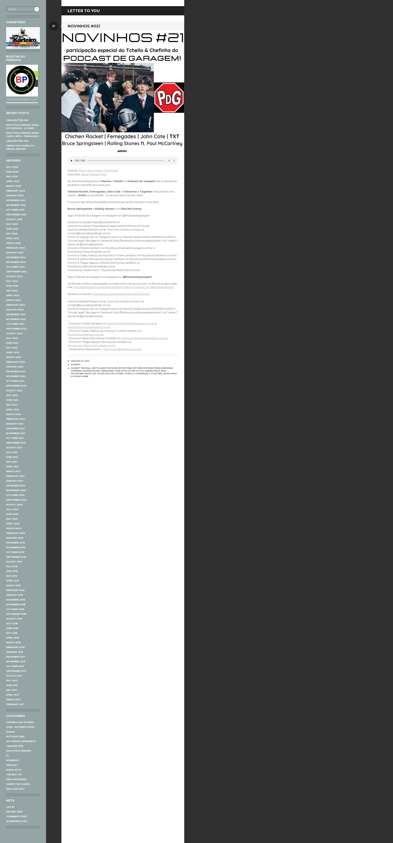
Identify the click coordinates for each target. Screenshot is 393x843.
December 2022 (15, 371)
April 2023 (12, 352)
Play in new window (91, 170)
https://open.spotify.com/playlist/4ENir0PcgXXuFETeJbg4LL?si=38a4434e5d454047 (123, 287)
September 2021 (16, 442)
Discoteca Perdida (18, 750)
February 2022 (15, 419)
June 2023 (12, 343)
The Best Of (14, 774)
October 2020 (15, 495)
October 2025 (15, 209)
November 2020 (16, 490)
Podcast (12, 765)
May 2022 (12, 404)
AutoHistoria (15, 736)
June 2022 (12, 400)
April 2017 (12, 694)
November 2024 (16, 262)
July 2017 (12, 680)
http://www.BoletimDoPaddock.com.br (144, 338)
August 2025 (14, 219)
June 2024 (12, 286)
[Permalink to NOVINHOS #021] (122, 92)
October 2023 (15, 324)
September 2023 (16, 328)
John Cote (121, 371)
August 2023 (14, 333)
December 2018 (15, 599)
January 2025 (14, 252)
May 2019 (11, 576)
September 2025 (16, 214)
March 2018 (13, 642)
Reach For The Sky (94, 373)
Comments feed (16, 816)
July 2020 (12, 509)
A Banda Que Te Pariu (20, 722)
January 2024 (15, 309)
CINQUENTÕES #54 (17, 141)
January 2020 (14, 538)
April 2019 (12, 580)
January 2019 (14, 595)
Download (111, 170)
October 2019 (15, 552)
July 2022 (12, 395)
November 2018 (15, 604)
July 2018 (12, 623)
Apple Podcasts (90, 174)
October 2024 (15, 267)
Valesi (166, 373)
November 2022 (16, 376)
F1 (7, 755)
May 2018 (11, 633)
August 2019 (14, 561)
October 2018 (15, 609)
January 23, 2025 (80, 361)
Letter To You (136, 371)
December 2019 (15, 542)
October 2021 (15, 438)
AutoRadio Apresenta (21, 741)
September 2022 (16, 385)
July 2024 (12, 281)
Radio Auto (13, 769)
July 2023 (12, 338)
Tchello (129, 373)
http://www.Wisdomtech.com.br (122, 349)
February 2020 (15, 533)
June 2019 (12, 571)
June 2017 (12, 685)
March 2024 (13, 300)
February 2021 (15, 476)
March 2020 (13, 528)
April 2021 (12, 466)
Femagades (107, 371)
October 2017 (15, 666)
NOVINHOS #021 (84, 26)
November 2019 (15, 547)
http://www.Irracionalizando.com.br (89, 327)
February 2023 (15, 362)
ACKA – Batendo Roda (20, 727)
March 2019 (13, 585)
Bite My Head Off (127, 368)
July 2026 (12, 167)
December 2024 (16, 257)
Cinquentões (14, 746)
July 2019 (12, 566)
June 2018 (12, 628)
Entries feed (14, 811)
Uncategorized (16, 779)
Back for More (109, 368)
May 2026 (12, 176)
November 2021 (15, 433)
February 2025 (15, 247)
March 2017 (13, 699)
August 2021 (14, 447)
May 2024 (12, 290)
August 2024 (14, 276)
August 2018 (14, 618)
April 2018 (12, 637)
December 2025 (15, 200)
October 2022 (15, 381)
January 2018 (14, 652)
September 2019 (16, 557)
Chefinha (76, 371)
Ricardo (75, 364)
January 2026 (14, 195)
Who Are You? (15, 788)
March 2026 (13, 186)
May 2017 (11, 690)
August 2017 (14, 675)
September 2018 (16, 614)
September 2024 (16, 271)
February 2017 (15, 704)
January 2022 (14, 423)
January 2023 (14, 366)
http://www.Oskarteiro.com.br (86, 334)
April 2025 (12, 238)
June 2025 (12, 228)
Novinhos (12, 760)
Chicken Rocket (91, 371)
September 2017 (16, 671)
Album (10, 731)
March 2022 (13, 414)
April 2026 (12, 181)
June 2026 (12, 171)
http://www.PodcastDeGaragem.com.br (130, 323)
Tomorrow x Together (148, 373)
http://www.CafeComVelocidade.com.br (92, 345)
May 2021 (11, 461)
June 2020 (12, 514)
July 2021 (12, 452)
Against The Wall (81, 368)
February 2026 (15, 190)
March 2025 (13, 243)
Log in (10, 807)
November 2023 (16, 319)
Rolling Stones (115, 373)
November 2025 (16, 205)
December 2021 (15, 428)
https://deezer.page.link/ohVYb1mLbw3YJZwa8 (120, 294)
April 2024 (12, 295)
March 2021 (13, 471)
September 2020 (16, 499)
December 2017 (15, 656)
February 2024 (15, 305)
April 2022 (12, 409)
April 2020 (12, 523)
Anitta (96, 368)
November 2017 (15, 661)
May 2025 (12, 233)
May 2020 (12, 519)
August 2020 (14, 504)
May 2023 (12, 347)
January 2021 (14, 480)
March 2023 (13, 357)
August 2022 (14, 390)
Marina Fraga (152, 371)
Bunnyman (167, 368)
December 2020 (15, 485)
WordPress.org (16, 821)
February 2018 (15, 647)
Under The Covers (18, 784)
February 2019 (15, 590)
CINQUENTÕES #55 (17, 120)
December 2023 (15, 314)
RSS (104, 174)
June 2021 (12, 457)
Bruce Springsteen (149, 368)
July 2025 (12, 224)
